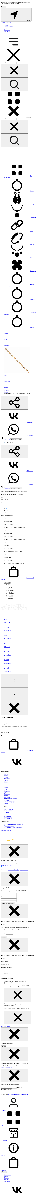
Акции (6, 25)
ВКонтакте (30, 422)
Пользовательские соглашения (13, 827)
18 (5, 509)
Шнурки (6, 800)
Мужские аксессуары (10, 798)
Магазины (7, 30)
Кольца (6, 787)
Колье (6, 795)
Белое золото (8, 810)
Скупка (6, 780)
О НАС (6, 815)
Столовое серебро (9, 801)
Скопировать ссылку (16, 439)
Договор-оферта (9, 826)
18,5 (5, 510)
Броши (6, 803)
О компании (7, 1175)
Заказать (3, 937)
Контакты (7, 31)
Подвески (7, 791)
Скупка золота (8, 26)
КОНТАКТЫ (8, 818)
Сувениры (7, 797)
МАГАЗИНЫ (8, 817)
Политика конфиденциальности (13, 824)
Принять (3, 6)
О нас (5, 28)
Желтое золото (8, 809)
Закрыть (3, 1046)
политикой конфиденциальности (18, 870)
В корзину (30, 578)
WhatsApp (30, 435)
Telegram (7, 439)
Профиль (6, 774)
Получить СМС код (6, 865)
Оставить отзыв (5, 1026)
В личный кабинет (6, 1067)
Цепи (5, 792)
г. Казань (3, 1171)
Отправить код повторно (7, 903)
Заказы (6, 775)
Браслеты (7, 794)
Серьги (6, 789)
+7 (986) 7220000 (6, 22)
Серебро (6, 812)
